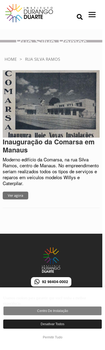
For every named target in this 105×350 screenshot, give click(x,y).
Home (11, 59)
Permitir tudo (52, 337)
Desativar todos (52, 324)
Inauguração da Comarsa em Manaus (48, 146)
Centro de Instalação (52, 311)
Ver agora (15, 195)
